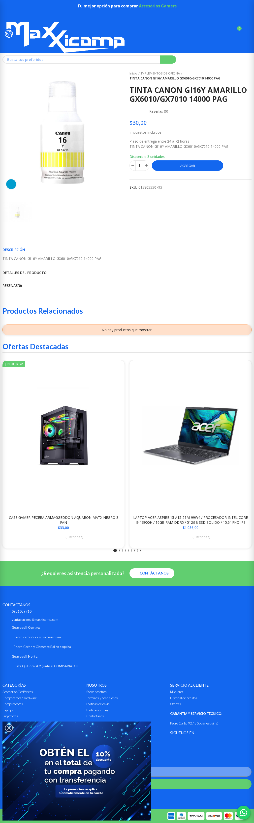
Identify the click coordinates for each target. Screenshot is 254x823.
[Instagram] (185, 743)
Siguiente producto (248, 76)
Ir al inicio (241, 76)
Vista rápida (112, 369)
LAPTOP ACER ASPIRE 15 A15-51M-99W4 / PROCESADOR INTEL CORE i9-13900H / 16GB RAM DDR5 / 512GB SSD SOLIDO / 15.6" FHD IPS (190, 520)
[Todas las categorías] (7, 15)
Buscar (168, 59)
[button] (115, 550)
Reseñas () (158, 111)
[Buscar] (228, 30)
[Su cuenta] (246, 30)
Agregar (187, 165)
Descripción (13, 249)
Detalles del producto (24, 272)
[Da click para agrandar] (11, 184)
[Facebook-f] (173, 743)
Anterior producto (235, 76)
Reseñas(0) (12, 285)
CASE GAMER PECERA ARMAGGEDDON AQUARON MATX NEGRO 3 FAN (63, 520)
